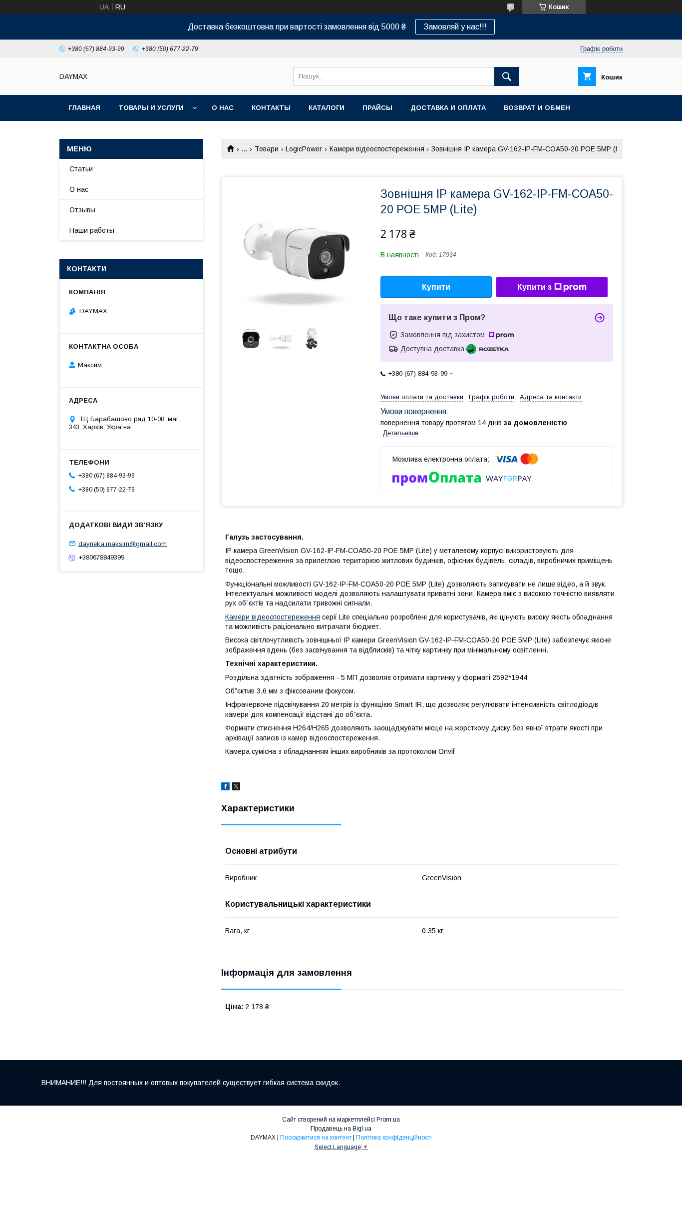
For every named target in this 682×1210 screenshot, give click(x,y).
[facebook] (225, 788)
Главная (84, 107)
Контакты (271, 107)
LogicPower (304, 149)
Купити (436, 287)
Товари (267, 149)
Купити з (534, 287)
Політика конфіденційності (394, 1137)
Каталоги (326, 107)
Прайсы (377, 107)
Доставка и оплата (448, 107)
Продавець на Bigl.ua (341, 1128)
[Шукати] (506, 76)
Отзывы (82, 210)
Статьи (81, 169)
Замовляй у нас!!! (455, 26)
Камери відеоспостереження (377, 149)
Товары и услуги (151, 107)
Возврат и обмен (537, 107)
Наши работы (91, 230)
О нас (223, 107)
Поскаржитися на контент (315, 1137)
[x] (236, 788)
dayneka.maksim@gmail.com (122, 543)
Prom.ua (388, 1119)
